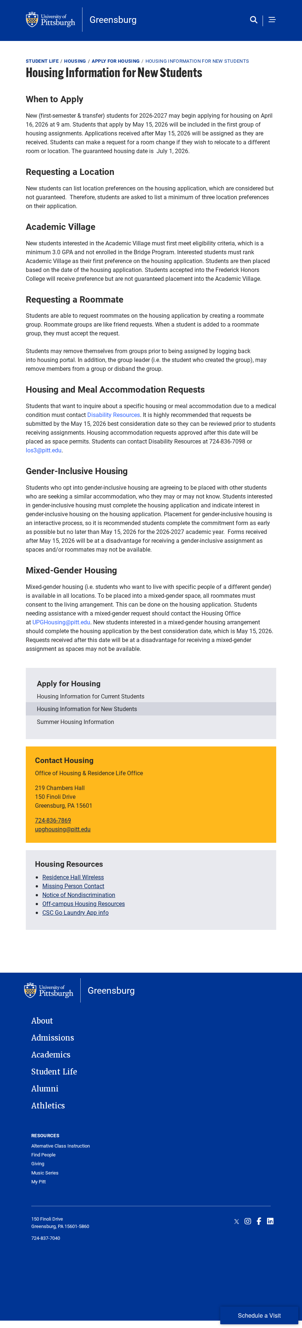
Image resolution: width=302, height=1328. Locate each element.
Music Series (45, 1173)
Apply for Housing (116, 61)
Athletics (48, 1106)
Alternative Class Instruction (60, 1146)
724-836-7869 (53, 820)
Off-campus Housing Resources (83, 903)
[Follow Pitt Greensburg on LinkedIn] (270, 1221)
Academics (50, 1055)
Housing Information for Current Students (90, 696)
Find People (43, 1155)
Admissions (52, 1038)
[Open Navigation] (272, 20)
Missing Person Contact (73, 886)
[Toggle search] (255, 20)
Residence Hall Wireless (73, 877)
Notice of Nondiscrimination (78, 894)
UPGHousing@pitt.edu (61, 622)
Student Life (42, 61)
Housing (75, 61)
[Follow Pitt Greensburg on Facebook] (259, 1221)
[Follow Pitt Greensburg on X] (236, 1221)
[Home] (54, 19)
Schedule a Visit (259, 1315)
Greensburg (113, 19)
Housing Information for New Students (87, 709)
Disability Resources (113, 414)
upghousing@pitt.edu (63, 829)
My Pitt (38, 1182)
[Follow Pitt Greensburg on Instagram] (248, 1221)
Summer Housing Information (75, 721)
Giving (37, 1163)
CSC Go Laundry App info (75, 912)
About (42, 1021)
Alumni (45, 1089)
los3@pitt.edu (44, 450)
